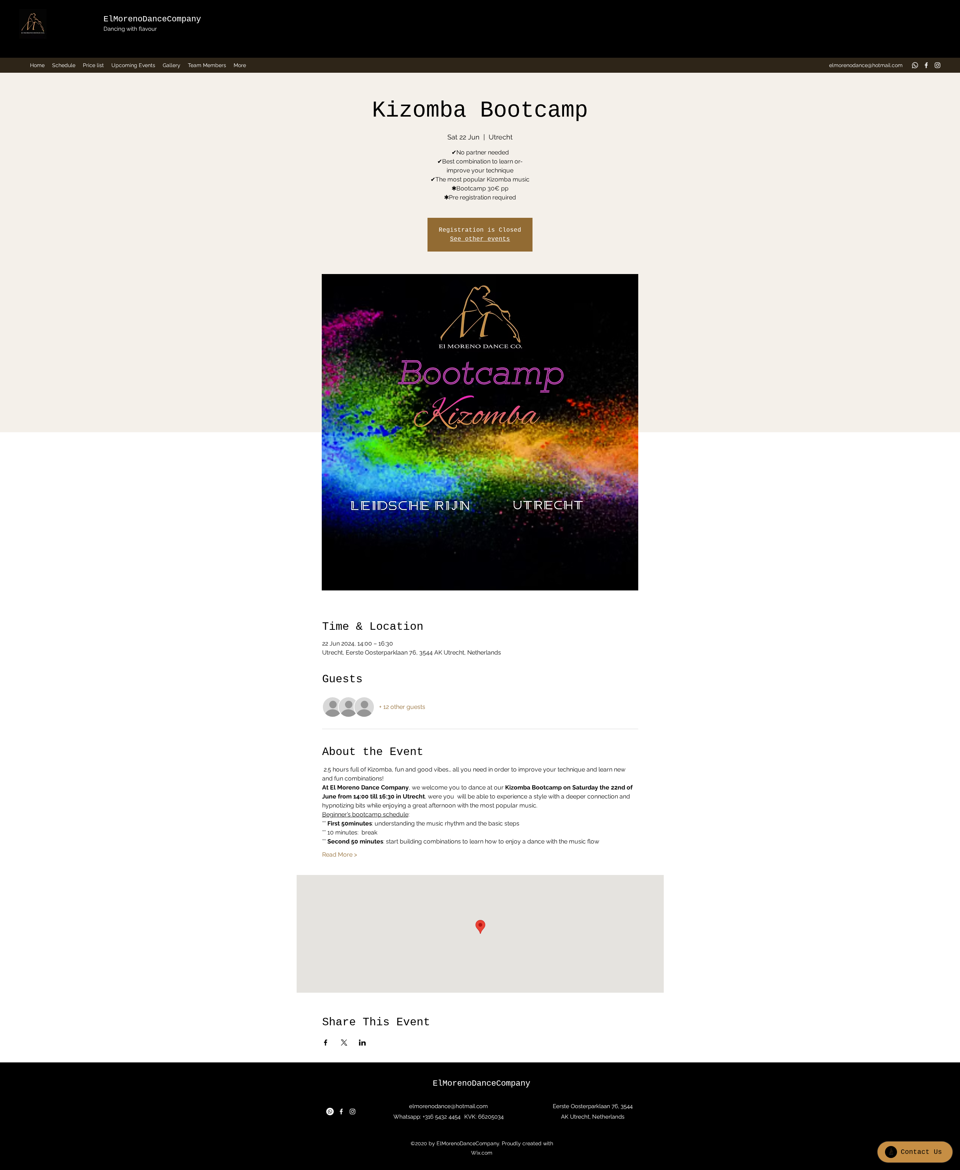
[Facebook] (926, 65)
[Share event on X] (344, 1043)
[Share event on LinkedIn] (362, 1043)
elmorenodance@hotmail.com (866, 65)
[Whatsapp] (915, 65)
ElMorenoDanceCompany (152, 19)
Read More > (339, 854)
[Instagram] (937, 65)
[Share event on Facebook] (325, 1043)
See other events (480, 239)
